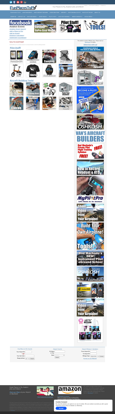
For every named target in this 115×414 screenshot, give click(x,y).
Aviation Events (27, 12)
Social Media (88, 16)
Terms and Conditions (94, 5)
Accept (61, 408)
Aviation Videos (32, 16)
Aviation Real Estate (74, 12)
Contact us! (21, 16)
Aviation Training (64, 16)
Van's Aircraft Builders (41, 12)
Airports (63, 12)
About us (97, 12)
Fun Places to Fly (15, 12)
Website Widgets (77, 16)
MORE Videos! (43, 16)
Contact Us (103, 5)
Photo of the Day (87, 12)
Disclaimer (13, 410)
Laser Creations (54, 12)
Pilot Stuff (52, 16)
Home (85, 5)
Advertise (13, 16)
